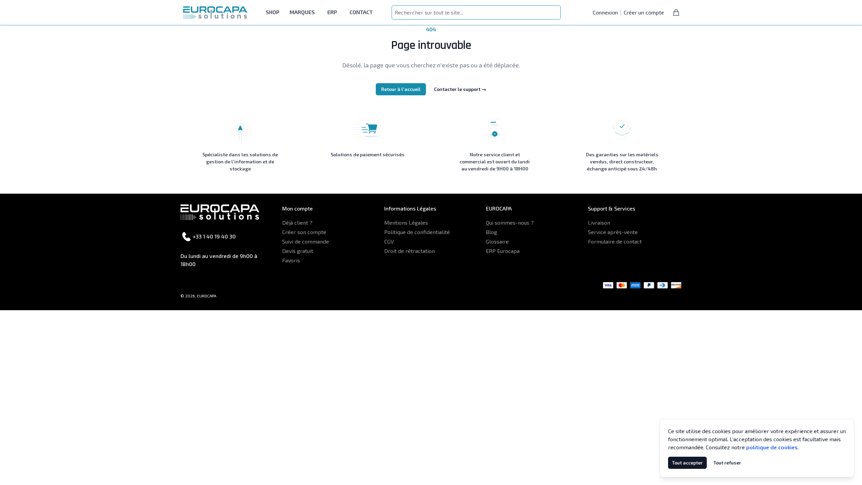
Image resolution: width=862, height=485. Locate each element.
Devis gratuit (297, 251)
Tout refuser (727, 462)
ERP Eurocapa (503, 251)
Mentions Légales (406, 222)
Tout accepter (687, 462)
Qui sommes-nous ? (510, 222)
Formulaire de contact (615, 241)
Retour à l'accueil (401, 89)
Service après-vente (613, 232)
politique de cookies (772, 447)
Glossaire (497, 241)
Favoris (291, 260)
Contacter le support (460, 89)
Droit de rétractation (409, 251)
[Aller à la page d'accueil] (215, 12)
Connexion (605, 12)
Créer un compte (644, 12)
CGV (389, 241)
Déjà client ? (297, 222)
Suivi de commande (305, 241)
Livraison (599, 222)
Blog (491, 232)
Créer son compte (304, 232)
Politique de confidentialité (417, 232)
